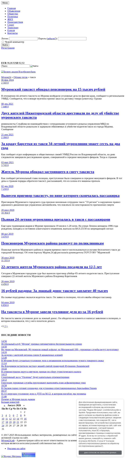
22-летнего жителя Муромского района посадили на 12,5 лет (51, 267)
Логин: (5, 38)
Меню (5, 3)
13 (14, 418)
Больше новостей (10, 402)
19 (10, 422)
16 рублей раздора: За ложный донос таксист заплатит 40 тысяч (54, 291)
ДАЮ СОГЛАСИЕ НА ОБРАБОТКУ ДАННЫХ (100, 452)
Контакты (12, 33)
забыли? (51, 38)
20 (14, 422)
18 (7, 422)
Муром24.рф (7, 440)
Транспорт (12, 27)
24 (3, 425)
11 (7, 418)
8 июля (11, 30)
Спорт (10, 25)
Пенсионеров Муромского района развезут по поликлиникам (52, 243)
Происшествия (15, 22)
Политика (12, 16)
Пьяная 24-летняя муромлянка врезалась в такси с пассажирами (55, 219)
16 (25, 418)
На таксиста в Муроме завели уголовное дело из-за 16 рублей (52, 312)
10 (3, 418)
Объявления (13, 11)
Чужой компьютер (14, 42)
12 (10, 418)
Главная (11, 8)
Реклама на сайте (16, 448)
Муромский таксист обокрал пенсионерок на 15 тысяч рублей (53, 89)
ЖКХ (10, 19)
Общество (12, 13)
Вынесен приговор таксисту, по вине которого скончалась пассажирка (60, 196)
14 (18, 418)
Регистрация (7, 48)
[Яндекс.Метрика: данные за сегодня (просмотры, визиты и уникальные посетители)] (11, 456)
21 (18, 422)
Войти (5, 45)
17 (3, 422)
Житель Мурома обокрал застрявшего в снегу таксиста (47, 172)
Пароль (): (47, 38)
